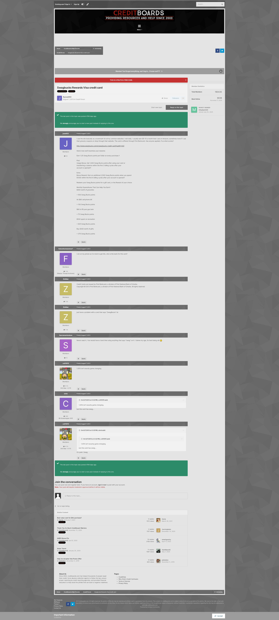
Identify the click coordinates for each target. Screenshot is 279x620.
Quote (83, 242)
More (139, 29)
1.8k (66, 271)
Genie (61, 520)
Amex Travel (61, 548)
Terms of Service (124, 581)
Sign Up (76, 4)
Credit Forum (80, 99)
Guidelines (57, 617)
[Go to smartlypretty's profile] (158, 540)
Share (165, 98)
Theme (56, 604)
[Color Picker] (87, 4)
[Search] (222, 4)
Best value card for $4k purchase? (69, 518)
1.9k (66, 301)
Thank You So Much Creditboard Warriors (72, 528)
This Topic (214, 4)
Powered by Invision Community (150, 607)
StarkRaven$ (63, 530)
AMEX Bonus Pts (63, 538)
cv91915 (66, 363)
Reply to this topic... (73, 496)
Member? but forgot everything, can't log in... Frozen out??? (138, 71)
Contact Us (57, 608)
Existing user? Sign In (63, 4)
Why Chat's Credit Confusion (128, 579)
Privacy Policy (123, 583)
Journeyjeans (166, 529)
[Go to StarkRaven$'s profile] (158, 551)
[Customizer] (82, 4)
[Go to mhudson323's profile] (194, 110)
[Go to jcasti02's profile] (59, 98)
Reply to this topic (176, 107)
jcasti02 (68, 97)
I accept (219, 616)
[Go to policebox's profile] (158, 561)
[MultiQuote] (78, 242)
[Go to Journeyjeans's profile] (158, 530)
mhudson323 (203, 110)
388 (66, 416)
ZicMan (66, 279)
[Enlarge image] (161, 340)
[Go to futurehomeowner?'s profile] (66, 259)
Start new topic (156, 107)
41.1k (66, 386)
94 (66, 156)
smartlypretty (166, 539)
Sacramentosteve (65, 335)
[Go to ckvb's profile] (66, 404)
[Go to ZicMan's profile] (66, 289)
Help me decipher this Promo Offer (69, 559)
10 (66, 358)
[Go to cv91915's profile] (66, 373)
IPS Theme (57, 600)
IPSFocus (57, 602)
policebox (62, 561)
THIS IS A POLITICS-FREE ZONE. (121, 80)
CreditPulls (122, 577)
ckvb (66, 394)
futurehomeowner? (66, 249)
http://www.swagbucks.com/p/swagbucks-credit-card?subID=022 (100, 146)
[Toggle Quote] (80, 400)
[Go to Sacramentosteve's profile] (66, 345)
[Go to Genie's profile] (158, 520)
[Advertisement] (159, 50)
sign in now (102, 485)
